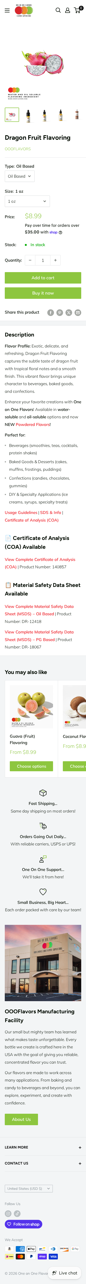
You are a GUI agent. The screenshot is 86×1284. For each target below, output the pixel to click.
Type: (19, 166)
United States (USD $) (24, 1188)
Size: (14, 191)
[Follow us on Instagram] (8, 1213)
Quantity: (13, 260)
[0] (77, 10)
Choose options (31, 766)
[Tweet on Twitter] (68, 312)
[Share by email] (78, 312)
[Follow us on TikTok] (17, 1213)
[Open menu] (7, 10)
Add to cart (43, 277)
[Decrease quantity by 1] (30, 260)
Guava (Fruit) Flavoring (22, 739)
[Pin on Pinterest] (59, 312)
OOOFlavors (18, 148)
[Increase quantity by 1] (55, 260)
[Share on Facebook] (50, 312)
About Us (21, 1119)
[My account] (67, 10)
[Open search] (58, 10)
